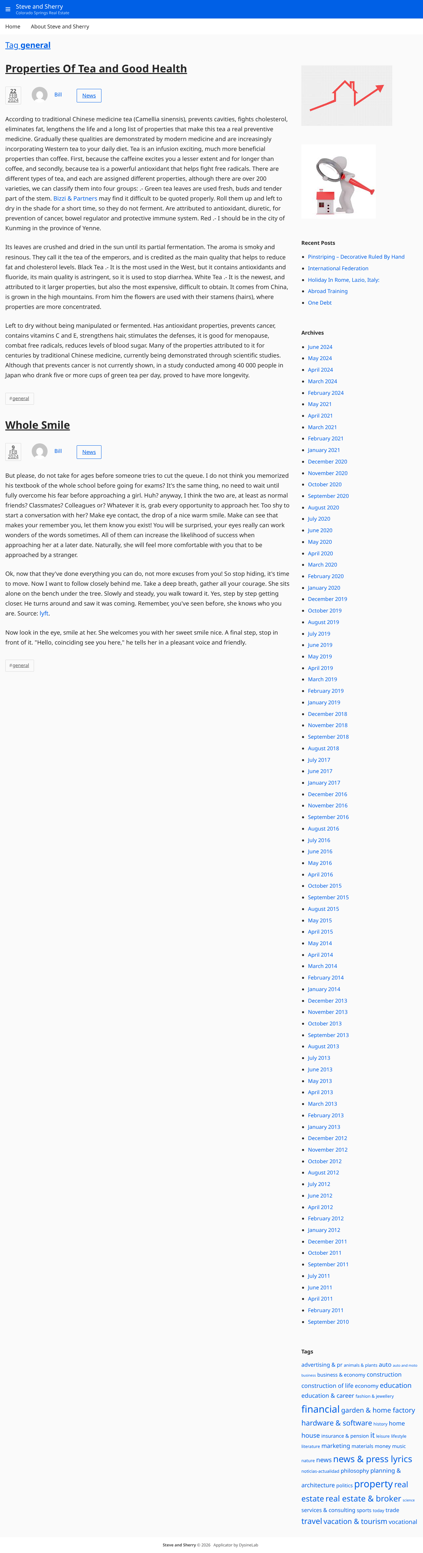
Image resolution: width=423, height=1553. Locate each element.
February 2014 (326, 977)
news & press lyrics (372, 1459)
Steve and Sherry (179, 1545)
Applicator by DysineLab (235, 1545)
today (378, 1510)
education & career (327, 1396)
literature (310, 1446)
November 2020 (328, 473)
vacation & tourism (355, 1521)
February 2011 (326, 1310)
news (324, 1459)
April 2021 (320, 415)
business (308, 1375)
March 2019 (322, 679)
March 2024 (322, 381)
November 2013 (328, 1012)
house (310, 1435)
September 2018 (328, 736)
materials (362, 1446)
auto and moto (405, 1365)
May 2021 (320, 404)
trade (392, 1510)
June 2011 (320, 1287)
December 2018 (327, 714)
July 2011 (319, 1275)
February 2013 (326, 1115)
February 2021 (326, 438)
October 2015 (325, 885)
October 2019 (325, 610)
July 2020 (319, 518)
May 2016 (320, 863)
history (380, 1424)
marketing (335, 1446)
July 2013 (319, 1057)
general (21, 398)
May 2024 (320, 358)
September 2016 (328, 817)
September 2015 (328, 897)
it (372, 1435)
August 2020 (323, 507)
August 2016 (323, 828)
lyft (44, 613)
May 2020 (320, 541)
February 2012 (326, 1218)
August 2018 (323, 748)
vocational (403, 1522)
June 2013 (320, 1069)
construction (384, 1375)
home (397, 1423)
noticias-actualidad (320, 1471)
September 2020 (328, 495)
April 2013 (320, 1092)
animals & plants (360, 1365)
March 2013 (322, 1103)
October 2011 (325, 1252)
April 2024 (320, 369)
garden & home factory (378, 1410)
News (89, 95)
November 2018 (328, 725)
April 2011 (320, 1298)
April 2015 (320, 931)
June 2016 (320, 851)
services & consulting (328, 1510)
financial (320, 1409)
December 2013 (327, 1000)
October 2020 (325, 484)
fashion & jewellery (375, 1396)
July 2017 (319, 759)
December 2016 (327, 794)
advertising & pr (321, 1364)
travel (311, 1521)
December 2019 (327, 599)
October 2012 (325, 1161)
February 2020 (326, 576)
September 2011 (328, 1264)
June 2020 (320, 530)
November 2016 (328, 805)
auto (385, 1365)
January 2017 (324, 782)
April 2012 (320, 1207)
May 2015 (320, 920)
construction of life (327, 1386)
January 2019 (324, 702)
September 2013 (328, 1035)
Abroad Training (328, 291)
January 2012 (324, 1230)
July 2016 (319, 840)
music (399, 1446)
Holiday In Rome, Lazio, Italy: (343, 279)
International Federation (338, 268)
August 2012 (323, 1172)
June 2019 (320, 644)
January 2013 (324, 1126)
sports (364, 1510)
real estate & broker (363, 1498)
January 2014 (324, 989)
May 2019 (320, 656)
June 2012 (320, 1195)
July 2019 (319, 633)
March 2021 (322, 427)
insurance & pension (345, 1436)
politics (344, 1485)
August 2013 (323, 1046)
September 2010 (328, 1321)
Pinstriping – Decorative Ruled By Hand (356, 256)
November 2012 (328, 1149)
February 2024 (326, 392)
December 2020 (327, 461)
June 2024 (320, 347)
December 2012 (327, 1138)
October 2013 (325, 1023)
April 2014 (320, 954)
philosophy (355, 1470)
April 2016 (320, 874)
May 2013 (320, 1081)
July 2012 (319, 1184)
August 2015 (323, 908)
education (395, 1385)
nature (308, 1460)
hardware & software (336, 1423)
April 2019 (320, 668)
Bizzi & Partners (75, 199)
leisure (383, 1436)
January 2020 (324, 587)
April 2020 (320, 553)
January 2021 (324, 450)
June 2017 (320, 771)
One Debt (320, 302)
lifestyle (398, 1436)
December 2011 (327, 1241)
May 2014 (320, 943)
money (383, 1446)
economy (366, 1385)
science (409, 1500)
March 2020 (322, 564)
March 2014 (322, 966)
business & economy (341, 1375)
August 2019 (323, 622)
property (373, 1483)
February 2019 (326, 690)
